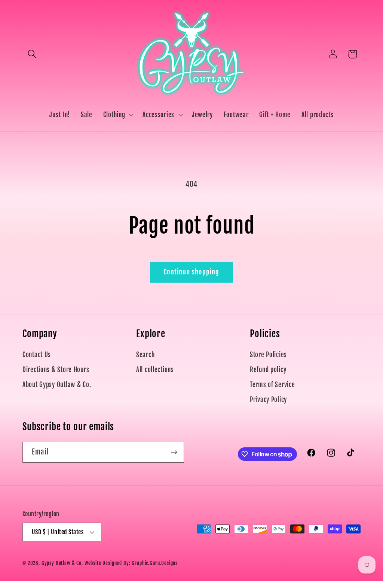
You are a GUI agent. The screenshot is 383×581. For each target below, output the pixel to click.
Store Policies (268, 355)
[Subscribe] (174, 452)
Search (145, 355)
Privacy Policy (268, 400)
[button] (32, 54)
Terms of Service (272, 385)
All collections (155, 370)
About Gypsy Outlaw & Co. (56, 385)
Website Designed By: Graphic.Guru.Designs (131, 563)
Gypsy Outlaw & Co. (62, 563)
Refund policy (268, 370)
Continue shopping (191, 272)
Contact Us (36, 355)
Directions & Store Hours (55, 370)
